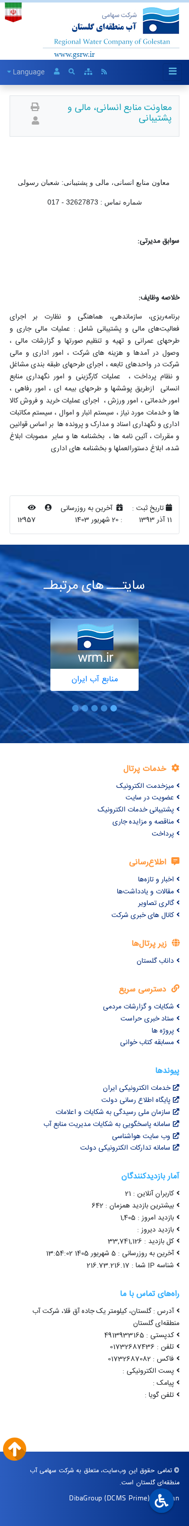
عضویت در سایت (149, 798)
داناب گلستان (155, 961)
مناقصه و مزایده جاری (143, 822)
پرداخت (163, 834)
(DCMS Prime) (127, 1497)
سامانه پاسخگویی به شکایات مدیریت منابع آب (106, 1124)
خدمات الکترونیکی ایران (136, 1088)
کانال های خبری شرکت (142, 915)
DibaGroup (85, 1497)
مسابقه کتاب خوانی (147, 1043)
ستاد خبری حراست (147, 1019)
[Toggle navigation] (172, 72)
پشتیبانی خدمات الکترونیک (136, 810)
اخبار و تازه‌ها (156, 880)
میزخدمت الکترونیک (145, 786)
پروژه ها (163, 1031)
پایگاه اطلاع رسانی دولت (135, 1100)
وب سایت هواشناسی (141, 1137)
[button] (113, 708)
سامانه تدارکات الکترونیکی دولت (125, 1148)
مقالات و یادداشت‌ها (145, 892)
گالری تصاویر (156, 903)
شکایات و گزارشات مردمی (138, 1007)
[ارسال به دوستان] (35, 122)
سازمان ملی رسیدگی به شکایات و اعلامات (112, 1112)
